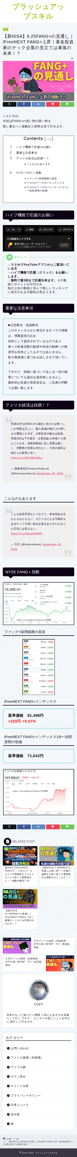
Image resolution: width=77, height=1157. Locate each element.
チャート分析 (20, 1086)
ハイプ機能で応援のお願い (34, 147)
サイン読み (18, 1076)
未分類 (15, 1114)
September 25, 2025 (50, 473)
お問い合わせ (20, 1048)
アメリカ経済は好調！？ (32, 158)
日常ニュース (20, 1104)
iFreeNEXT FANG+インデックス (46, 182)
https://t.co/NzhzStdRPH (26, 533)
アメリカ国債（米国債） (27, 1057)
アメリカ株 (18, 1067)
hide (48, 139)
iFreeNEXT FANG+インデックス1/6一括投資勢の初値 (48, 189)
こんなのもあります (38, 164)
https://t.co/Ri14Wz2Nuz (26, 457)
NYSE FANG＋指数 (29, 172)
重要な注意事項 (26, 152)
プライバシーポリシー (26, 1095)
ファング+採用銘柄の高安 (42, 178)
